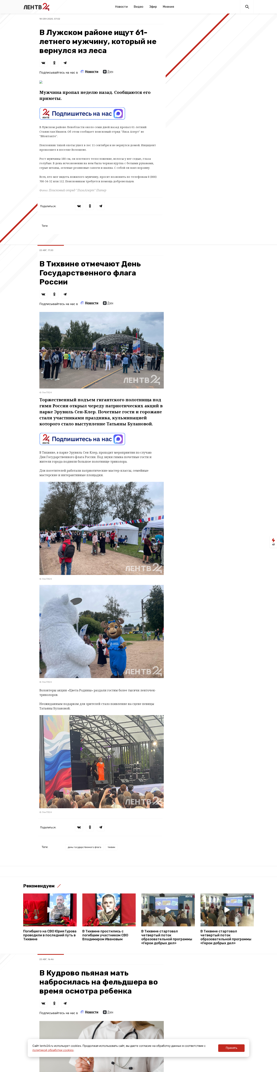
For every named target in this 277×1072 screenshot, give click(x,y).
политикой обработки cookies (52, 1050)
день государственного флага (84, 847)
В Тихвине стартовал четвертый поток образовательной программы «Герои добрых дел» (166, 937)
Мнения (168, 6)
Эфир (153, 6)
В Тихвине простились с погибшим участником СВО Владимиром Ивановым (105, 935)
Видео (138, 6)
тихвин (111, 847)
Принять (231, 1048)
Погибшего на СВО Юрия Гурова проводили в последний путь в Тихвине (50, 935)
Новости (121, 6)
